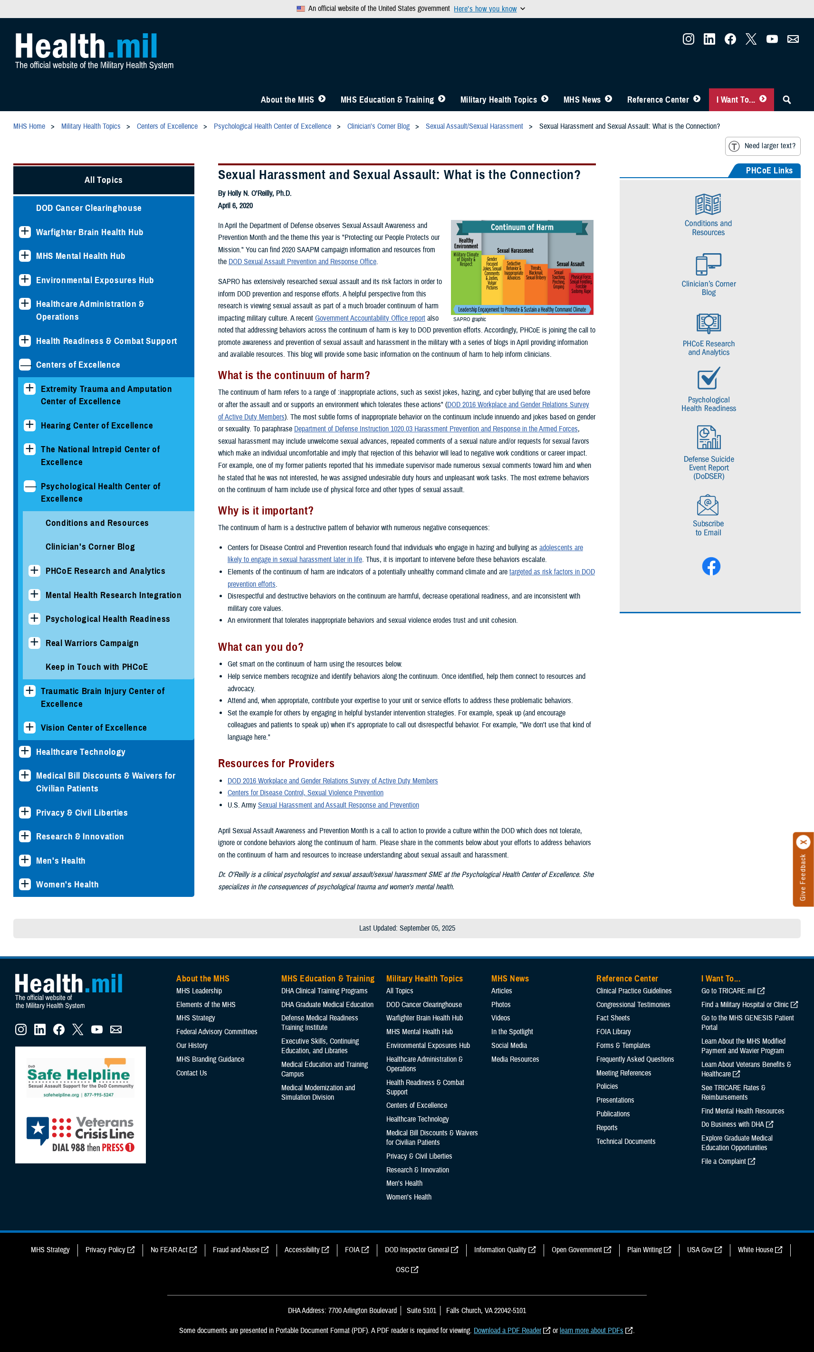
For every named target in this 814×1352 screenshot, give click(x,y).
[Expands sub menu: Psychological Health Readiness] (34, 619)
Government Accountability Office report (370, 318)
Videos (500, 1018)
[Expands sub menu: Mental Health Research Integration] (34, 595)
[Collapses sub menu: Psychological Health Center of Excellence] (30, 486)
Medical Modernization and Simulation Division (318, 1092)
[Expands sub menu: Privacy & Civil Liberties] (25, 813)
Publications (613, 1114)
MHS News (582, 100)
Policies (607, 1086)
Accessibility (302, 1250)
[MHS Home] (74, 1009)
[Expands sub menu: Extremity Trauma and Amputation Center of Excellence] (30, 389)
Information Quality (500, 1250)
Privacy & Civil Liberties (82, 812)
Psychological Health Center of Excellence (101, 493)
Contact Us (191, 1073)
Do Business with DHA (732, 1124)
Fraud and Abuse (236, 1250)
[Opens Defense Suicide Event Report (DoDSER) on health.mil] (710, 448)
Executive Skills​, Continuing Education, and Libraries (320, 1046)
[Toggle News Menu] (608, 100)
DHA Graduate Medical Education (327, 1004)
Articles (501, 991)
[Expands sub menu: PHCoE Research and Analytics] (34, 571)
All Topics (104, 179)
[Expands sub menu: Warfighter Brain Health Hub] (25, 232)
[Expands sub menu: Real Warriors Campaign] (34, 643)
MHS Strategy (195, 1018)
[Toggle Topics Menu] (544, 100)
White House (755, 1250)
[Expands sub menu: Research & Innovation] (25, 836)
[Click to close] (803, 842)
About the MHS (288, 100)
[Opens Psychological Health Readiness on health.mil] (710, 388)
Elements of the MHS (206, 1004)
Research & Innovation (80, 836)
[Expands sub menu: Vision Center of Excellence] (30, 727)
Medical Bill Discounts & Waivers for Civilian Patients (106, 782)
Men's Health (61, 860)
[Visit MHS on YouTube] (772, 42)
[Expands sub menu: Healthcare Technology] (25, 752)
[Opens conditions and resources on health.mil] (710, 241)
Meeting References (623, 1073)
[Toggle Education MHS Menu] (441, 100)
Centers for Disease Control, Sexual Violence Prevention (305, 793)
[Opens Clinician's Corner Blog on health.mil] (710, 300)
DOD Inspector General (417, 1250)
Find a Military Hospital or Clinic (745, 1004)
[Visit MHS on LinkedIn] (709, 42)
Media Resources (515, 1059)
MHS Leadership (199, 991)
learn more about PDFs (591, 1330)
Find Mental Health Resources (743, 1111)
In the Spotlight (512, 1032)
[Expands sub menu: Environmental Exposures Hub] (25, 280)
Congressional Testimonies (633, 1004)
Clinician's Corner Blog (90, 546)
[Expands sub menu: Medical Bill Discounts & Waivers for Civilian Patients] (25, 775)
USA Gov (700, 1250)
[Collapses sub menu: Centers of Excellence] (25, 365)
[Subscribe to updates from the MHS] (793, 42)
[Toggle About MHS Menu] (322, 100)
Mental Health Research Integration (114, 595)
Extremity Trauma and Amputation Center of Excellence (106, 395)
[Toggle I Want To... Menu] (762, 100)
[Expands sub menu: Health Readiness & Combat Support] (25, 341)
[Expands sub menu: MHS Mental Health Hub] (25, 256)
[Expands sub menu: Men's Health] (25, 860)
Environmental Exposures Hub (95, 280)
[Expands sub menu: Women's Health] (25, 884)
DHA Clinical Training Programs (324, 991)
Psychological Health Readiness (108, 618)
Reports (607, 1128)
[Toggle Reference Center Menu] (696, 100)
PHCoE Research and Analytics (106, 570)
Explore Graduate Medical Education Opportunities (737, 1142)
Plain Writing (644, 1250)
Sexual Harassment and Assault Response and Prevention (338, 805)
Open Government (577, 1250)
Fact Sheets (613, 1018)
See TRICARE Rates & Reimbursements (733, 1092)
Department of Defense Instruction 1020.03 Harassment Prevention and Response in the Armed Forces (436, 429)
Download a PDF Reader (507, 1330)
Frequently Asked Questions (635, 1059)
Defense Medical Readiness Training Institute (319, 1022)
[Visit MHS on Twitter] (751, 42)
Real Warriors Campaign (92, 643)
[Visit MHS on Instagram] (688, 42)
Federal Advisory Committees (217, 1032)
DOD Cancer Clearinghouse (89, 207)
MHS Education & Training (387, 100)
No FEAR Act (169, 1250)
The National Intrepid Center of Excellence (100, 455)
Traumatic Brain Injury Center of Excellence (102, 697)
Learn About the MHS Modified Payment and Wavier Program (743, 1046)
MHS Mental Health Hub (81, 255)
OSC (402, 1270)
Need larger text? (770, 146)
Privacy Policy (105, 1250)
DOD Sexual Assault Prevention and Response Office (302, 262)
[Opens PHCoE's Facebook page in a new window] (710, 573)
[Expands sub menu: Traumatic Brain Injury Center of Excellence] (30, 691)
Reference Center (658, 100)
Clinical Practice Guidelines (634, 991)
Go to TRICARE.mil (728, 991)
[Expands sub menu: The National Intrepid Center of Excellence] (30, 449)
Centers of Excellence (78, 364)
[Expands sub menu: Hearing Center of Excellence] (30, 425)
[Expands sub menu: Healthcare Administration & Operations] (25, 304)
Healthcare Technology (81, 751)
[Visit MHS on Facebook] (730, 42)
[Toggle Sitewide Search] (787, 99)
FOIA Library (613, 1032)
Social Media (509, 1045)
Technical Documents (626, 1141)
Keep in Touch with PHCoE (97, 666)
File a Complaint (723, 1161)
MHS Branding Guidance (210, 1059)
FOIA (352, 1250)
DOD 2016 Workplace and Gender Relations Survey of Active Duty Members (333, 781)
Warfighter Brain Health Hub (90, 232)
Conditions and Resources (97, 522)
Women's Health (67, 884)
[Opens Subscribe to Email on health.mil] (710, 541)
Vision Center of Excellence (94, 727)
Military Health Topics (498, 100)
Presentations (615, 1100)
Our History (192, 1045)
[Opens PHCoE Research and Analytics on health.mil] (710, 333)
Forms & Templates (623, 1045)
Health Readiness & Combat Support (106, 340)
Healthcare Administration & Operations (90, 310)
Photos (501, 1004)
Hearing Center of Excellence (97, 425)
